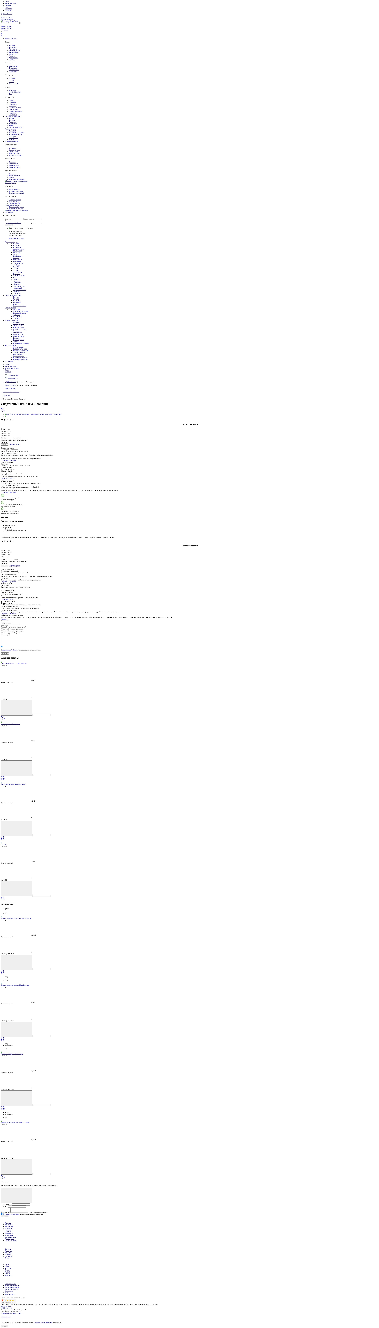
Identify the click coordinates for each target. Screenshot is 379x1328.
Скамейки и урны (15, 200)
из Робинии (13, 71)
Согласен (4, 1326)
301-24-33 (6, 1308)
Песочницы (9, 1291)
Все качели (12, 148)
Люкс (10, 94)
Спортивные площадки (9, 1246)
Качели (7, 1270)
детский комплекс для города (13, 629)
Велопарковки (13, 201)
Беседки (11, 177)
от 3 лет (11, 82)
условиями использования (43, 1322)
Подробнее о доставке (8, 460)
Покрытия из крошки (12, 1287)
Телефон (4, 1206)
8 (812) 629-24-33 (6, 14)
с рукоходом (13, 104)
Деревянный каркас (15, 134)
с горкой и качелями (15, 111)
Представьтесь (6, 1204)
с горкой (11, 100)
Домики (7, 1272)
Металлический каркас (16, 132)
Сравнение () (13, 375)
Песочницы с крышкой (16, 193)
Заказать (3, 619)
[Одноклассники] (5, 420)
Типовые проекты (11, 1240)
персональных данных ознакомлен (23, 1214)
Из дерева (8, 1254)
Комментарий (5, 1212)
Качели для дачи (14, 150)
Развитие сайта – (11, 1313)
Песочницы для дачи (16, 191)
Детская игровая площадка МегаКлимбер (15, 985)
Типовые (12, 59)
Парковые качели (14, 153)
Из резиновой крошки (16, 207)
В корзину (5, 444)
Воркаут (11, 125)
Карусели (12, 174)
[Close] (16, 1195)
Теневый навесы (10, 1284)
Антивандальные (14, 50)
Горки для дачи (14, 165)
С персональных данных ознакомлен (25, 223)
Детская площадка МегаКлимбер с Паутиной (16, 918)
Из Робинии (9, 1233)
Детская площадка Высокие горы (12, 1054)
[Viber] (10, 420)
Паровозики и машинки (17, 179)
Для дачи (12, 45)
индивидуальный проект (11, 633)
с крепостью (13, 115)
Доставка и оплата (11, 3)
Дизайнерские (13, 58)
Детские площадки (7, 1219)
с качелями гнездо (15, 107)
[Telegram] (7, 420)
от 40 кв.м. (12, 139)
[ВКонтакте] (2, 420)
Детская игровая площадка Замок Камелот (15, 1122)
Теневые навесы (14, 203)
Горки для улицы (14, 167)
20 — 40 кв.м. (13, 138)
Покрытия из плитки (12, 1289)
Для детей (12, 118)
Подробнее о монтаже (8, 492)
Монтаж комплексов (12, 368)
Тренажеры (8, 1256)
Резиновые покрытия (12, 205)
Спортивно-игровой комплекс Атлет (13, 784)
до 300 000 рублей (15, 92)
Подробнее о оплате (7, 478)
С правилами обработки (11, 1214)
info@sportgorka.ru (7, 19)
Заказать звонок (6, 28)
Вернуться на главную (16, 238)
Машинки (8, 1275)
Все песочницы (14, 189)
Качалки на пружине (16, 155)
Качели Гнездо (13, 151)
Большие (12, 56)
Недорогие (12, 90)
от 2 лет (11, 80)
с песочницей (13, 109)
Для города (12, 47)
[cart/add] (16, 708)
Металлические (14, 70)
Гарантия (8, 5)
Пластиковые (13, 66)
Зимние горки (13, 163)
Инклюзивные (13, 52)
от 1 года (12, 78)
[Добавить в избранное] (3, 411)
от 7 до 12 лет (13, 83)
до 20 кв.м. (12, 136)
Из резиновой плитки (16, 208)
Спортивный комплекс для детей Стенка (14, 663)
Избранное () (12, 378)
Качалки (7, 1266)
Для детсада (13, 49)
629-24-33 (6, 1306)
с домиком (12, 102)
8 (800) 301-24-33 (6, 17)
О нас (7, 1)
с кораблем (12, 106)
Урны (6, 1292)
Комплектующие (6, 1280)
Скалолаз (4, 844)
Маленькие (12, 54)
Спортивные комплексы (11, 392)
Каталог (7, 364)
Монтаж (7, 7)
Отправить (5, 653)
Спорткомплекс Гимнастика (10, 724)
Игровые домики (14, 176)
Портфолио (8, 9)
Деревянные (13, 68)
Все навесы (12, 131)
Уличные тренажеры (16, 127)
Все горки (12, 162)
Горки (7, 1264)
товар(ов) (4, 30)
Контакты (8, 10)
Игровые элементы (7, 1261)
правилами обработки (13, 223)
